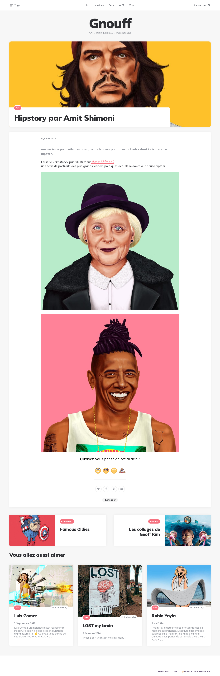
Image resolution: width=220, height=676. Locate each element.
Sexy (111, 5)
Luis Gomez (25, 615)
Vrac (131, 5)
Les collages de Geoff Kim (144, 532)
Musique (99, 5)
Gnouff (110, 23)
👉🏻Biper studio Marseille (196, 671)
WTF (121, 5)
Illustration (110, 500)
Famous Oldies (75, 529)
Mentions (163, 671)
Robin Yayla (164, 615)
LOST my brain (98, 625)
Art (88, 5)
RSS (175, 671)
